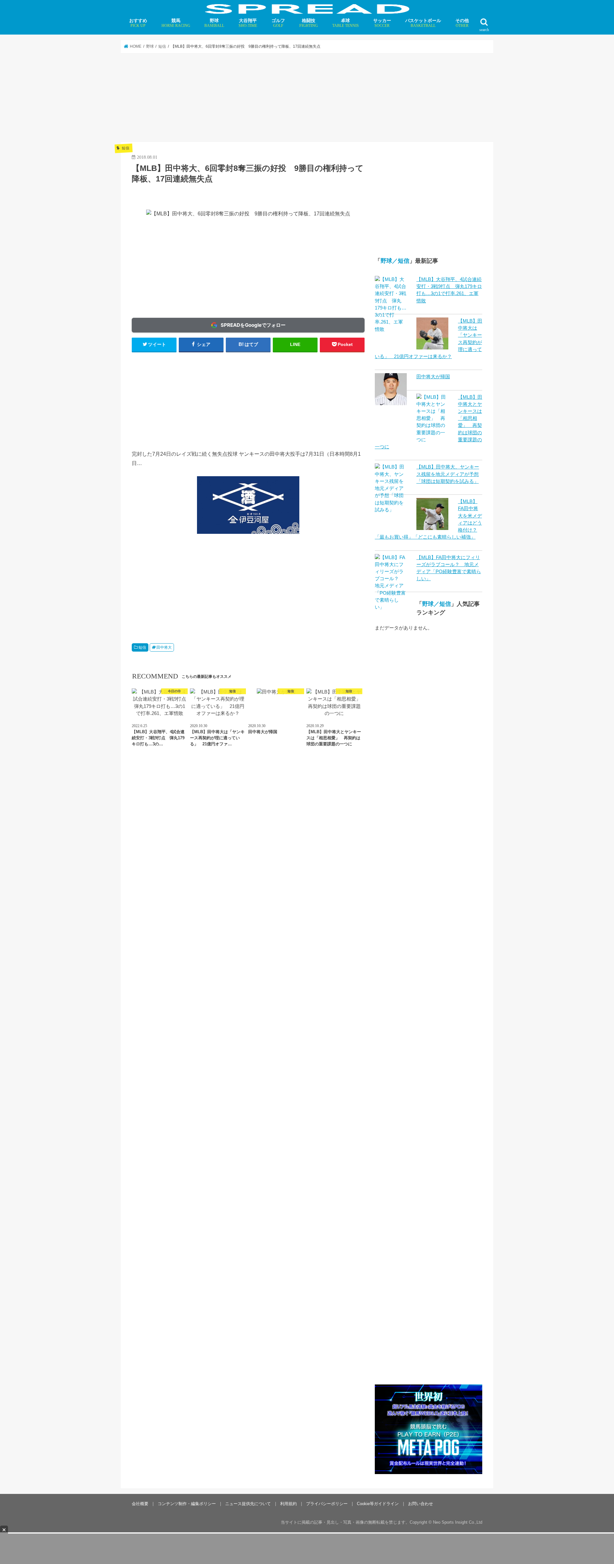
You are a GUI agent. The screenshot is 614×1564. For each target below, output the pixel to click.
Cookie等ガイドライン (378, 1503)
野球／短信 (395, 261)
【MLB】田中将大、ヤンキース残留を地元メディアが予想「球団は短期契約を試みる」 (447, 474)
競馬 (175, 23)
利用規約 (288, 1503)
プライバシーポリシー (327, 1503)
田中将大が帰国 (433, 376)
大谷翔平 (248, 23)
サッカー (382, 23)
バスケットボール (423, 23)
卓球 (345, 23)
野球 (214, 23)
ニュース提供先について (248, 1503)
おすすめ (138, 23)
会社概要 (140, 1503)
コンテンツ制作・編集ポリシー (187, 1503)
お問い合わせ (420, 1503)
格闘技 (308, 23)
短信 (142, 647)
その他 (462, 23)
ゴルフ (278, 23)
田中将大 (164, 647)
